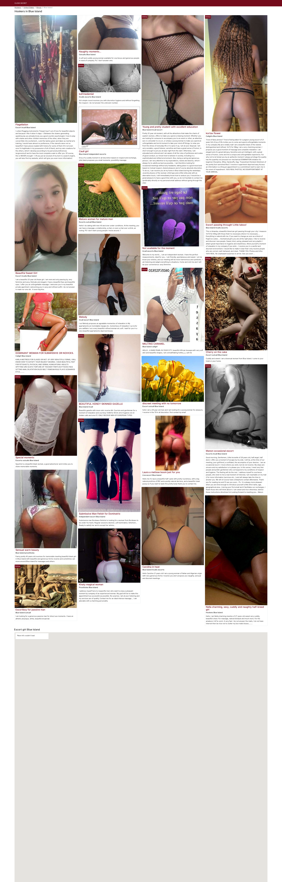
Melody (83, 317)
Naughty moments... (90, 51)
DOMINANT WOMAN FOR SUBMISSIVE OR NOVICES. (45, 353)
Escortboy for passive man (30, 609)
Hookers (18, 7)
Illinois (38, 7)
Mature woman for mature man (96, 219)
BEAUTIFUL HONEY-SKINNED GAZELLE (101, 403)
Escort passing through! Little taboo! (226, 224)
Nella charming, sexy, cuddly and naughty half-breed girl (235, 608)
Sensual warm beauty (27, 550)
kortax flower (213, 133)
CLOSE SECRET (21, 3)
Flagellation (22, 124)
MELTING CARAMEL (153, 343)
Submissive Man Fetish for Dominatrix (99, 513)
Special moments (25, 457)
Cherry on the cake (216, 352)
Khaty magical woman (91, 584)
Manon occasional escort (220, 450)
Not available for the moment (158, 248)
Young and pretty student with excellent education (170, 126)
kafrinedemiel (86, 94)
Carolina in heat (151, 566)
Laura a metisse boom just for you (161, 472)
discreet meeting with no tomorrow (161, 403)
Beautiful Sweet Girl (26, 273)
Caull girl (83, 151)
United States (28, 7)
